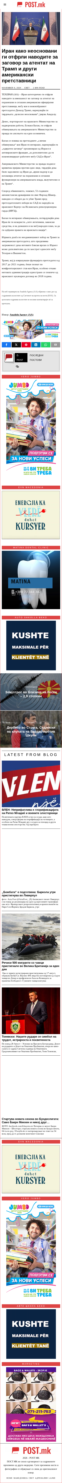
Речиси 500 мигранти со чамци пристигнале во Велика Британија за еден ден (30, 966)
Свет (27, 88)
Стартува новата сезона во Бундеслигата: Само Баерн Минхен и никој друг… (30, 1120)
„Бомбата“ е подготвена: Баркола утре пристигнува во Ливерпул (29, 894)
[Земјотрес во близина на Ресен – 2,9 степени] (31, 691)
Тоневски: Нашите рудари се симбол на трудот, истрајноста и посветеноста (29, 1038)
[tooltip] (6, 344)
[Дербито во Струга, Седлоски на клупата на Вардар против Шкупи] (31, 729)
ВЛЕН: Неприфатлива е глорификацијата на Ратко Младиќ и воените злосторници (30, 811)
